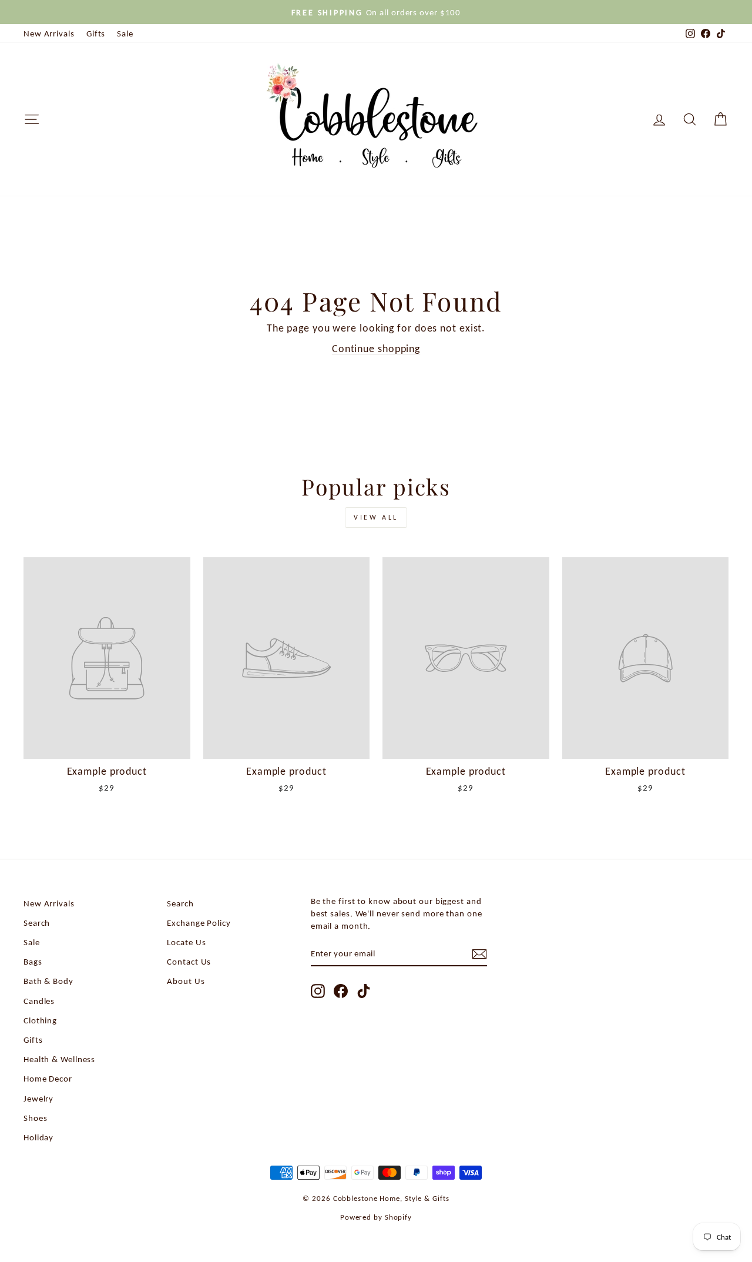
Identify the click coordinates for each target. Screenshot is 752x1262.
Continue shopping (376, 348)
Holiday (38, 1137)
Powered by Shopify (376, 1217)
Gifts (96, 33)
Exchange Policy (199, 922)
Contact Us (189, 961)
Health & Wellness (59, 1059)
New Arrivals (49, 33)
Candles (39, 1000)
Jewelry (38, 1098)
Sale (125, 33)
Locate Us (186, 942)
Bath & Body (48, 980)
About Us (185, 980)
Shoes (36, 1117)
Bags (33, 961)
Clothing (40, 1020)
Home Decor (48, 1078)
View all (376, 517)
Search (37, 922)
